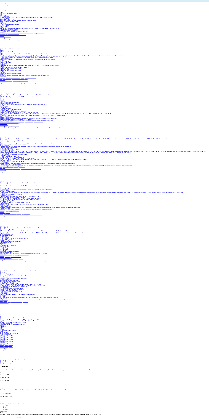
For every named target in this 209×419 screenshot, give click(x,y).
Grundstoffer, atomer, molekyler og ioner (7, 19)
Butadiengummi (3, 338)
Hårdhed (22, 43)
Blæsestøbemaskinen (4, 229)
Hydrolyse (9, 102)
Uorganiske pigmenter (18, 31)
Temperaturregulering (4, 166)
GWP (3, 322)
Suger (13, 196)
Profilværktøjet (3, 221)
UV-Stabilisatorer (29, 185)
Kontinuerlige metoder (4, 293)
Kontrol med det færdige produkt (19, 204)
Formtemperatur (38, 270)
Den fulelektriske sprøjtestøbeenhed (6, 115)
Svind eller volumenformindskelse (11, 172)
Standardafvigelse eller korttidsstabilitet (7, 154)
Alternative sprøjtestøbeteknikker (6, 186)
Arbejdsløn (27, 132)
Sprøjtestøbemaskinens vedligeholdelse (7, 144)
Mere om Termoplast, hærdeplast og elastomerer (12, 28)
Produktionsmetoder (23, 308)
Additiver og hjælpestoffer (12, 183)
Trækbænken (31, 219)
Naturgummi (9, 334)
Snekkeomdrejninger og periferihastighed (37, 204)
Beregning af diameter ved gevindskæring (7, 361)
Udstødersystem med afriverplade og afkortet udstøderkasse (56, 165)
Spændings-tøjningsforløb (8, 43)
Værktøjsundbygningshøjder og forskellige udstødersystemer (10, 164)
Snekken (61, 192)
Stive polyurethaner (3, 301)
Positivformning (9, 252)
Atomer (6, 20)
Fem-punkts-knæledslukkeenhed (96, 113)
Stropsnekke (20, 196)
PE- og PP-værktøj (8, 219)
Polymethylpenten (13, 51)
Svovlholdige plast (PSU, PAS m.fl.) (60, 56)
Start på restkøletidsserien (20, 152)
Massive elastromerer (4, 304)
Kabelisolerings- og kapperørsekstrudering (7, 226)
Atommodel (21, 20)
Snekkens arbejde (37, 198)
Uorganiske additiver (11, 33)
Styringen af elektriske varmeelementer (14, 257)
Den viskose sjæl (20, 172)
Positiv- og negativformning (5, 251)
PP (5, 180)
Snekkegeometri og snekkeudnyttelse (6, 117)
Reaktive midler (17, 33)
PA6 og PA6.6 (35, 180)
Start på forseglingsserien (171, 151)
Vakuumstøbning (10, 291)
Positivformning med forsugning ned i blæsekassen (38, 253)
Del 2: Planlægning (10, 148)
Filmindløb (26, 159)
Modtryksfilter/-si (3, 198)
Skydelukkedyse (9, 123)
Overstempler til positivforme (16, 281)
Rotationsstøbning (3, 286)
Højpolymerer (2, 22)
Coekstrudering (41, 189)
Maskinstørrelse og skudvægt (5, 132)
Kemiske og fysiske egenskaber (5, 46)
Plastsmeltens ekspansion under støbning (7, 175)
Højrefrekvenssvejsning (4, 353)
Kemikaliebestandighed (14, 47)
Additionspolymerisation (4, 24)
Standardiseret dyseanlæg (29, 122)
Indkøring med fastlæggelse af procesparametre (8, 147)
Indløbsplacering (76, 159)
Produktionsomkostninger (33, 132)
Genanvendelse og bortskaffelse (5, 97)
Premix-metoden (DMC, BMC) (18, 289)
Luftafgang (30, 268)
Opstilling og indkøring (4, 249)
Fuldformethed (10, 267)
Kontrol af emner (3, 282)
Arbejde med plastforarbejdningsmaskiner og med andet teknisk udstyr (31, 94)
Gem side (4, 7)
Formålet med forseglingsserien (161, 151)
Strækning (32, 198)
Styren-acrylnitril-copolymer (19, 53)
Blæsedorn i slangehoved (23, 238)
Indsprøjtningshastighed (58, 151)
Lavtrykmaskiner (17, 308)
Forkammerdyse (36, 122)
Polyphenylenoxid (42, 56)
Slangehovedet (22, 229)
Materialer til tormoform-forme (5, 272)
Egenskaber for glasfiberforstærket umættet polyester (9, 88)
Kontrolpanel (2, 193)
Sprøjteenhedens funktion (4, 116)
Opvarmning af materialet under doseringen (11, 120)
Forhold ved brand (38, 47)
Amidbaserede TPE (32, 59)
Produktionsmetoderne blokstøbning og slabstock (8, 310)
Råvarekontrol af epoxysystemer (18, 297)
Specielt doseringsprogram (42, 143)
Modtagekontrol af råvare (4, 319)
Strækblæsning (13, 245)
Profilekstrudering (3, 220)
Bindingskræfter (33, 20)
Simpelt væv (2, 81)
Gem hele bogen (5, 10)
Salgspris (39, 132)
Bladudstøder (58, 163)
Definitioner (12, 322)
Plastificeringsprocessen (33, 196)
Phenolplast (7, 69)
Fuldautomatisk (20, 140)
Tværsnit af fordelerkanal (83, 159)
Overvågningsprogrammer (28, 140)
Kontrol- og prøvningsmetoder (5, 318)
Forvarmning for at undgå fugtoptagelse (11, 214)
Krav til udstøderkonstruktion (24, 163)
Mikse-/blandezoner (134, 192)
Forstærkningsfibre (3, 76)
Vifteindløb (30, 159)
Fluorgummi (2, 344)
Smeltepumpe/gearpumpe (4, 211)
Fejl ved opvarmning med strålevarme (18, 285)
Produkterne (2, 188)
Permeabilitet (32, 47)
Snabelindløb (12, 159)
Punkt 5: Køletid (85, 138)
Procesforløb (21, 259)
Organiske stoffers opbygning (5, 21)
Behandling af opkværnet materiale (24, 214)
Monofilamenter (16, 189)
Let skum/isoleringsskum (18, 302)
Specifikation (2, 204)
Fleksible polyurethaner (4, 303)
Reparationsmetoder (3, 298)
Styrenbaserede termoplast (4, 52)
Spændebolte (10, 192)
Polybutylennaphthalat (35, 56)
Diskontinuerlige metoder (4, 287)
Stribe (1, 244)
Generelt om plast (5, 15)
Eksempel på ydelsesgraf (4, 205)
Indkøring (5, 250)
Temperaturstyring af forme (5, 276)
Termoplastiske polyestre (19, 56)
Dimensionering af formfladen (5, 278)
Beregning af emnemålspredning (101, 152)
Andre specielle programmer (52, 143)
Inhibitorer (11, 65)
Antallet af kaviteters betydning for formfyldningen (80, 151)
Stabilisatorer (58, 28)
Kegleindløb (17, 159)
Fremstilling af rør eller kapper (40, 223)
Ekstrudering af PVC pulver (20, 215)
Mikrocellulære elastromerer (13, 304)
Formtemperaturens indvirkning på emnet (15, 166)
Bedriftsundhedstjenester (25, 91)
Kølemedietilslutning (16, 169)
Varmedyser (59, 159)
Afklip (61, 230)
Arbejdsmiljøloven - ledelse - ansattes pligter (8, 91)
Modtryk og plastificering (27, 119)
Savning (4, 362)
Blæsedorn (66, 232)
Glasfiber (2, 77)
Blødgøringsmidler (8, 34)
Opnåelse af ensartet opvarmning (6, 258)
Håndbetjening (9, 140)
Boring (1, 360)
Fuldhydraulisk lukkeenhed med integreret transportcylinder (29, 113)
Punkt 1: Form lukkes (14, 138)
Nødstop (56, 146)
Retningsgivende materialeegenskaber (21, 179)
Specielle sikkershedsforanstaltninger (64, 146)
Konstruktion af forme (4, 271)
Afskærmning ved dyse (9, 146)
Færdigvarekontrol (55, 297)
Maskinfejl (2, 313)
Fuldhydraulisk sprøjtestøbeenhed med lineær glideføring (22, 115)
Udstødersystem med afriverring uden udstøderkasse (93, 165)
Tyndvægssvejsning (3, 352)
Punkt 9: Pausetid (164, 138)
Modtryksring (18, 230)
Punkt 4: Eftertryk (71, 138)
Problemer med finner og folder (39, 285)
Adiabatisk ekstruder (26, 202)
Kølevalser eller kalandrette (5, 223)
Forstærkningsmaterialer (14, 185)
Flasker (11, 210)
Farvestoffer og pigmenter (13, 30)
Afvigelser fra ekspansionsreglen (19, 176)
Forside (1, 403)
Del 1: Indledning (3, 148)
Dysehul (5, 122)
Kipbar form (2, 239)
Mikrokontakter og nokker (4, 112)
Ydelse (12, 200)
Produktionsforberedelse (4, 134)
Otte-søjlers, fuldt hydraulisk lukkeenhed (67, 113)
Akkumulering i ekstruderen (14, 238)
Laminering (28, 223)
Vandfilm (19, 219)
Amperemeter (2, 194)
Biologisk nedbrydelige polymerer (35, 104)
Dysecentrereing (10, 122)
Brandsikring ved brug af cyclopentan (31, 320)
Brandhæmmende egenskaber (26, 65)
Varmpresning (20, 288)
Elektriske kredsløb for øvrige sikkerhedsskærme (37, 146)
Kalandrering (32, 223)
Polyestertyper (2, 62)
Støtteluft (57, 230)
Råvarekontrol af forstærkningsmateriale (31, 297)
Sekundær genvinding (11, 99)
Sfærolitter (2, 28)
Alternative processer (7, 242)
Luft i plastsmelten (36, 118)
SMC (3, 328)
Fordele (1, 335)
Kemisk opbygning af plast (5, 18)
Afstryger (76, 232)
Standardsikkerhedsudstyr (4, 145)
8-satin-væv (26, 81)
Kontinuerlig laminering (9, 294)
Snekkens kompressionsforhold (101, 192)
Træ (1, 273)
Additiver (11, 323)
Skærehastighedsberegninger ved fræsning (7, 359)
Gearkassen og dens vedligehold (6, 191)
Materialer (2, 171)
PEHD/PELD (2, 180)
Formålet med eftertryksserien (110, 151)
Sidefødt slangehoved (4, 230)
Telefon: (23, 417)
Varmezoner (15, 192)
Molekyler (9, 20)
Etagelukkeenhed (57, 113)
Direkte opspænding (3, 126)
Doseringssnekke (25, 196)
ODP (1, 322)
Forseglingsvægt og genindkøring (182, 151)
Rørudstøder (53, 163)
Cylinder (13, 191)
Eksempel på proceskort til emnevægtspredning (56, 152)
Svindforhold (17, 149)
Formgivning (2, 172)
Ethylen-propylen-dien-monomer (6, 346)
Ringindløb (38, 159)
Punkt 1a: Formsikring (22, 138)
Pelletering (2, 189)
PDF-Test (2, 13)
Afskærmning (2, 146)
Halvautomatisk (15, 140)
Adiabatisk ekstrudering (48, 189)
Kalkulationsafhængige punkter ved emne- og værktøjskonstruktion (12, 157)
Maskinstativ (33, 112)
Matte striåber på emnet (31, 207)
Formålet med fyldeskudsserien (5, 151)
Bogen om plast (13, 13)
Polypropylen (7, 51)
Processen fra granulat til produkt (6, 195)
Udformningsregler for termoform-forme (7, 274)
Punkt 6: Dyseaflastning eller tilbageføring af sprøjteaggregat (135, 138)
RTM (17, 290)
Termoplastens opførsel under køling (6, 269)
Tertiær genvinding (3, 101)
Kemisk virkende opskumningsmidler (19, 35)
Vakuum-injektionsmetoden (17, 291)
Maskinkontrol (25, 319)
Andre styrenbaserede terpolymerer (43, 53)
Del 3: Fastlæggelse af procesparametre (7, 150)
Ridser (1, 207)
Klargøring (2, 202)
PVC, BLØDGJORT (27, 180)
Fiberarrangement (8, 79)
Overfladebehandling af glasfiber (18, 81)
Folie (10, 189)
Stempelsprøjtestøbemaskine (5, 109)
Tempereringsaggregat (48, 127)
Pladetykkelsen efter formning (9, 270)
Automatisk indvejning (31, 209)
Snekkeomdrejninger (49, 120)
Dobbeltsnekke (153, 192)
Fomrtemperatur (25, 268)
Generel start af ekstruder (8, 202)
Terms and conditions (4, 418)
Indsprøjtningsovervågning (12, 141)
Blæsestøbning (35, 189)
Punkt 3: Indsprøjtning (52, 138)
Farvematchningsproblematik (32, 182)
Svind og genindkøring (137, 151)
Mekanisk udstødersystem (4, 163)
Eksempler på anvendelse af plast (47, 17)
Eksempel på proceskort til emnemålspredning (115, 152)
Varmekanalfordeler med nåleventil (47, 159)
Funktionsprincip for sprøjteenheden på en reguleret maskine (20, 112)
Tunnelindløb (7, 159)
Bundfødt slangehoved (12, 230)
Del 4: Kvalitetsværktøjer (4, 153)
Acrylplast (2, 56)
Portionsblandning (3, 308)
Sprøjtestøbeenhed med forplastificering (58, 115)
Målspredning (16, 154)
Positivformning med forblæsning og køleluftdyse (20, 253)
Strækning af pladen (3, 267)
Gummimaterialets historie (4, 333)
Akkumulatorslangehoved (4, 238)
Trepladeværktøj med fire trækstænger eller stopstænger (111, 165)
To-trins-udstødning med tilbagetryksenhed (67, 163)
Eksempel (2, 100)
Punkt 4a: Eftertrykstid (78, 138)
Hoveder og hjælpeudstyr (4, 237)
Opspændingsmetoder (4, 125)
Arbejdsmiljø (2, 89)
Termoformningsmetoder (14, 251)
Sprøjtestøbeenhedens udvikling (15, 109)
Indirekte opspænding (11, 126)
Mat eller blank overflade (22, 207)
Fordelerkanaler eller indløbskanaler (67, 159)
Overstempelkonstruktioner (13, 280)
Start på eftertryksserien (119, 151)
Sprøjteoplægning (9, 288)
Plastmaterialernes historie (4, 16)
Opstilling (2, 250)
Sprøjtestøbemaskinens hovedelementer (19, 111)
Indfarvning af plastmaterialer (5, 181)
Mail (15, 417)
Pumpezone (13, 199)
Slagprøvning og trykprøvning (16, 241)
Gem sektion (5, 8)
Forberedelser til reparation (5, 314)
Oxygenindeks (7, 48)
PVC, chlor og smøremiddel (30, 215)
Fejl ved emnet (2, 283)
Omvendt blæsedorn (71, 232)
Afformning (5, 260)
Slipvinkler (7, 275)
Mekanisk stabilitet (28, 284)
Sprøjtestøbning (3, 107)
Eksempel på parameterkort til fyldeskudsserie (97, 151)
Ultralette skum (25, 302)
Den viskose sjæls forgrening (5, 177)
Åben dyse (2, 122)
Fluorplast (52, 56)
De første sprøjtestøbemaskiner (5, 108)
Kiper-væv (7, 81)
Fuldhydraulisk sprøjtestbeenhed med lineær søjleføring (42, 115)
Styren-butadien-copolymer (9, 53)
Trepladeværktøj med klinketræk (127, 165)
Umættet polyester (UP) (4, 61)
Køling (29, 198)
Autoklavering (5, 292)
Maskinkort (2, 135)
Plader (13, 189)
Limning (1, 354)
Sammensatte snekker (122, 192)
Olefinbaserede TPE (11, 59)
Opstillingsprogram (3, 140)
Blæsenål (2, 240)
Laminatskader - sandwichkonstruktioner (49, 299)
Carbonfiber (2, 82)
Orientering (44, 75)
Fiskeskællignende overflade (13, 207)
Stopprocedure (9, 235)
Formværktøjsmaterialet (4, 317)
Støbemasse (4, 273)
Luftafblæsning (3, 143)
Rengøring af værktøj (4, 209)
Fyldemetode (11, 317)
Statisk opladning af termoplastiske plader (12, 265)
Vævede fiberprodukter (8, 77)
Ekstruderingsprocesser (4, 216)
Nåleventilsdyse (3, 123)
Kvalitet (6, 204)
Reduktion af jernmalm (15, 102)
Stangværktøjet (23, 221)
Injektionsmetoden (3, 291)
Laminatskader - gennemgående (36, 299)
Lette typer (28, 304)
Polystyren (2, 53)
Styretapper (8, 232)
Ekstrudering (2, 187)
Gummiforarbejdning (4, 332)
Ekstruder (6, 188)
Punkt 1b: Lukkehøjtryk (30, 138)
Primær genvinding (3, 99)
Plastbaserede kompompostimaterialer (6, 86)
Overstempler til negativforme (5, 281)
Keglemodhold (22, 161)
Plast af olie (2, 105)
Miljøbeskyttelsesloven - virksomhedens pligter (8, 96)
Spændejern (17, 126)
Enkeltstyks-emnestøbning (4, 309)
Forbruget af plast (38, 17)
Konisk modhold (7, 161)
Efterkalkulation (44, 132)
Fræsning (2, 358)
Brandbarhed (2, 48)
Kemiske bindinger (26, 20)
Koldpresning (2, 290)
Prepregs (34, 83)
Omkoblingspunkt (42, 151)
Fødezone (2, 199)
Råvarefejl (6, 313)
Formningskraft (19, 268)
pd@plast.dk (19, 417)
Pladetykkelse (6, 268)
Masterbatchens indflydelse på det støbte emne (8, 182)
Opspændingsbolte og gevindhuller (6, 127)
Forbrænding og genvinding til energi (6, 103)
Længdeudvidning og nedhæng (16, 266)
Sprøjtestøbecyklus (3, 136)
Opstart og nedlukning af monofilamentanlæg (15, 225)
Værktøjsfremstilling (15, 156)
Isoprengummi (2, 340)
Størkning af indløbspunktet (20, 167)
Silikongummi (2, 342)
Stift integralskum (11, 302)
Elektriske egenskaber (4, 44)
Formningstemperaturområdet (27, 266)
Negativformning (3, 254)
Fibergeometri (2, 79)
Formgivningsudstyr (3, 316)
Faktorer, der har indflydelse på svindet (7, 264)
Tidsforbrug (23, 132)
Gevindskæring (5, 360)
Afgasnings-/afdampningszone (35, 192)
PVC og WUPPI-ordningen (5, 104)
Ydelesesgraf (46, 204)
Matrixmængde (14, 79)
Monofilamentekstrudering (5, 224)
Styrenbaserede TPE (3, 59)
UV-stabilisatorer (15, 29)
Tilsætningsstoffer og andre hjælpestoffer (49, 28)
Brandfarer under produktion (20, 320)
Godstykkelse (8, 241)
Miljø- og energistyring (27, 96)
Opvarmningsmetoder (4, 257)
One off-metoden (23, 294)
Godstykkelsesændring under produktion (73, 207)
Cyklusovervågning (3, 141)
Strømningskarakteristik (4, 215)
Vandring (39, 230)
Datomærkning (3, 170)
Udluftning (21, 317)
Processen (10, 188)
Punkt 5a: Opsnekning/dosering (93, 138)
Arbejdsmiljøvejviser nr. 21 (42, 91)
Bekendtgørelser (7, 322)
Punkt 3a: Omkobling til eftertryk (62, 138)
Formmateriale (2, 232)
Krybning (2, 43)
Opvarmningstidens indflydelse (5, 266)
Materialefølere (38, 209)
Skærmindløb (21, 159)
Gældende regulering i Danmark (20, 322)
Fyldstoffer (2, 36)
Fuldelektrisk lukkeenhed (107, 113)
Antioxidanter (9, 29)
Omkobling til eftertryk (127, 152)
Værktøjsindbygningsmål (13, 134)
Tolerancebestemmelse (23, 154)
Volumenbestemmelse (110, 192)
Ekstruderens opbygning (4, 190)
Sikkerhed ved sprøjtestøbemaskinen (20, 144)
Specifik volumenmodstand (5, 45)
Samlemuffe (46, 219)
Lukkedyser (41, 122)
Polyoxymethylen (11, 56)
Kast (3, 167)
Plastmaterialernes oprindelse (30, 17)
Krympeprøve (11, 211)
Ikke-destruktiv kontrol (4, 320)
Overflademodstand (13, 45)
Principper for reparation (4, 299)
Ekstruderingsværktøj (24, 198)
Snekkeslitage (42, 118)
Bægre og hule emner (6, 210)
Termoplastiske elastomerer (5, 58)
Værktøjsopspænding (4, 124)
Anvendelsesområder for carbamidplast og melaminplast (26, 75)
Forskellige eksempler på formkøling (6, 169)
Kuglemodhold (17, 161)
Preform (7, 246)
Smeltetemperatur (14, 151)
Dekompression (25, 120)
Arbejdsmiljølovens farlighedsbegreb (6, 94)
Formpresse (14, 330)
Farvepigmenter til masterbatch (22, 182)
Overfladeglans (7, 167)
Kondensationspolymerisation (14, 24)
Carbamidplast (2, 72)
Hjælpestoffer (2, 64)
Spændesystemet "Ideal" (29, 127)
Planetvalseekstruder (38, 215)
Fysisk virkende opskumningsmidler (6, 35)
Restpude (125, 151)
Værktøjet (2, 225)
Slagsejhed (26, 43)
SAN (10, 180)
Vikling (1, 292)
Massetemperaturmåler (16, 198)
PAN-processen (9, 83)
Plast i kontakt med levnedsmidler (24, 47)
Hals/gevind (38, 232)
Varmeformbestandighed (29, 152)
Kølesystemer (2, 168)
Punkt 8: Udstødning (157, 138)
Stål (22, 273)
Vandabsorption (7, 47)
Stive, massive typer (3, 302)
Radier (10, 275)
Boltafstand (23, 127)
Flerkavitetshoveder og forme (5, 245)
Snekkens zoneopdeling (85, 192)
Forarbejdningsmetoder (9, 55)
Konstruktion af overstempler (5, 279)
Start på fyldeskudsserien (67, 151)
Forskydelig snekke (175, 192)
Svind (1, 167)
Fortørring (16, 196)
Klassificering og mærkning (10, 93)
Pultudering (2, 294)
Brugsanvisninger (16, 94)
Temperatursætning (30, 199)
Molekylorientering (38, 28)
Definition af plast (17, 17)
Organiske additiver (3, 33)
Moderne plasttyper (10, 17)
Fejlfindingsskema (3, 236)
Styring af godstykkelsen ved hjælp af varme (19, 209)
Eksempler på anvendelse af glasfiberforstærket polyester (28, 88)
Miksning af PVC (12, 215)
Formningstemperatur (12, 268)
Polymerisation (3, 23)
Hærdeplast (2, 60)
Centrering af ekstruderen (72, 230)
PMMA (14, 180)
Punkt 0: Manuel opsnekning (5, 138)
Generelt (1, 315)
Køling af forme (8, 284)
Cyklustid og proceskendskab (9, 137)
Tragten (1, 196)
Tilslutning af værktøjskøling (39, 127)
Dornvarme (9, 200)
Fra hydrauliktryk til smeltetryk (40, 120)
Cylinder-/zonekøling (26, 192)
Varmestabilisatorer (3, 29)
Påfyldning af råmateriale (7, 196)
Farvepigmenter (16, 324)
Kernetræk (8, 143)
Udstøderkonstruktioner (4, 162)
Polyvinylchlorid (3, 54)
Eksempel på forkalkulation (5, 131)
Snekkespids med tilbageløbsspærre (51, 118)
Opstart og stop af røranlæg (53, 219)
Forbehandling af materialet (5, 213)
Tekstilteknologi (3, 80)
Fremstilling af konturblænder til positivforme (19, 278)
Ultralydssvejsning (19, 353)
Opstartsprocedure (3, 235)
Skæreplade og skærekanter (31, 232)
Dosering (2, 120)
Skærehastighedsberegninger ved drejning (7, 357)
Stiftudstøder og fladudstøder (46, 163)
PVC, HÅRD (21, 180)
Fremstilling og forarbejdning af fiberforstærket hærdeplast (17, 286)
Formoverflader (34, 284)
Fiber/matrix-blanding (21, 79)
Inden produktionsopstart (4, 133)
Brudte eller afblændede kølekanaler (27, 169)
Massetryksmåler (9, 198)
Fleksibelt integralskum (22, 304)
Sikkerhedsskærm (16, 229)
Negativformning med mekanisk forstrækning (21, 255)
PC (17, 180)
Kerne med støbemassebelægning (12, 273)
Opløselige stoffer (3, 31)
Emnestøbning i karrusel (14, 309)
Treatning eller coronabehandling (6, 156)
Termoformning (3, 247)
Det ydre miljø (2, 95)
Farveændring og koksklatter (40, 207)
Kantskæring (48, 223)
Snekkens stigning (92, 192)
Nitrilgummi (2, 336)
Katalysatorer (2, 323)
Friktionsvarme (22, 197)
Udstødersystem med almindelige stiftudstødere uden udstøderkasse (34, 165)
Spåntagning (2, 355)
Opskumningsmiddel (4, 183)
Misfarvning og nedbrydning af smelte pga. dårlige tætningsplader (11, 119)
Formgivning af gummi (14, 333)
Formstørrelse (2, 275)
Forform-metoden (3, 289)
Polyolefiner (2, 50)
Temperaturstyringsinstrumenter (10, 194)
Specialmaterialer (26, 273)
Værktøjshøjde (7, 135)
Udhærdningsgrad (3, 63)
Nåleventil (54, 159)
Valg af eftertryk (130, 151)
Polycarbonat (48, 56)
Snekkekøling (181, 192)
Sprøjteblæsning (3, 246)
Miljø (1, 321)
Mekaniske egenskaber (4, 42)
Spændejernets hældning (17, 127)
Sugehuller (23, 275)
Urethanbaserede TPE (18, 59)
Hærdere (17, 67)
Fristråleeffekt (2, 159)
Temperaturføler (19, 194)
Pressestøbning (15, 288)
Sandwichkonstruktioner (30, 294)
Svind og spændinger (25, 219)
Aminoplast (2, 71)
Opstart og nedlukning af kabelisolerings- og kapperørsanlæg (29, 227)
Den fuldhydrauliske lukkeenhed (6, 113)
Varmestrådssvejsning (12, 353)
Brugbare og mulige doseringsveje (27, 118)
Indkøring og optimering (4, 203)
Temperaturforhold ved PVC (15, 197)
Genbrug (1, 98)
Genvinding (6, 98)
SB (8, 180)
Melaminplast (2, 74)
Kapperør (14, 210)
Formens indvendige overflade (15, 232)
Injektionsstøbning (3, 334)
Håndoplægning (3, 288)
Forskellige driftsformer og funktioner (6, 139)
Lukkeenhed (37, 112)
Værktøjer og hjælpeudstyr (5, 155)
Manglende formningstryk (29, 285)
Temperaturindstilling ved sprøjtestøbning (7, 179)
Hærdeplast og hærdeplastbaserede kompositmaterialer (19, 104)
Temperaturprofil (37, 199)
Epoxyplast (2, 66)
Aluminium (20, 273)
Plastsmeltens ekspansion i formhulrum (21, 175)
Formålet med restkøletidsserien (10, 152)
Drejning (1, 356)
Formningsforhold (3, 252)
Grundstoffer (2, 20)
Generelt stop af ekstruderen (18, 202)
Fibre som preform (28, 78)
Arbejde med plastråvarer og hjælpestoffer (7, 92)
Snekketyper (116, 192)
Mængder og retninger (7, 78)
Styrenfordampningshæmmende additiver (52, 65)
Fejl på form (15, 283)
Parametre (47, 75)
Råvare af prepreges (41, 297)
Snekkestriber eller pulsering (60, 207)
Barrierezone (128, 192)
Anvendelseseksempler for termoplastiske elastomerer (45, 59)
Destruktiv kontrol (11, 320)
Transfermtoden (8, 330)
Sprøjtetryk (26, 151)
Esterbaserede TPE (26, 59)
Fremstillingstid (12, 167)
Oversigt (26, 79)
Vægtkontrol (35, 230)
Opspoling (6, 225)
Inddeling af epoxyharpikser (24, 67)
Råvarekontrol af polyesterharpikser (6, 297)
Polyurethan (2, 69)
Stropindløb (34, 159)
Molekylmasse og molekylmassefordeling (28, 28)
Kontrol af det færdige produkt (33, 319)
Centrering (10, 209)
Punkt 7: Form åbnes (149, 138)
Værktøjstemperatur (21, 151)
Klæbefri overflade (35, 65)
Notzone (42, 192)
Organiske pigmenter (10, 31)
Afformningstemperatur (26, 270)
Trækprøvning (16, 211)
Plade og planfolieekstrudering (5, 222)
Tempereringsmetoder (4, 277)
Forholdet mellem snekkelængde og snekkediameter (72, 192)
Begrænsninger (5, 335)
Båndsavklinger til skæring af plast (6, 363)
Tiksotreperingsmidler (17, 65)
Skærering (80, 232)
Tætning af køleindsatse (37, 169)
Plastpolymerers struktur (4, 25)
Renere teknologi (20, 96)
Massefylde (2, 47)
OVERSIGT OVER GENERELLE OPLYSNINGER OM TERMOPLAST (51, 180)
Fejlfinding (2, 137)
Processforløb (2, 305)
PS (7, 180)
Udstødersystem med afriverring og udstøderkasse (75, 165)
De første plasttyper (3, 17)
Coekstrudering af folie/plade (21, 223)
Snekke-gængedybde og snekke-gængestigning (8, 118)
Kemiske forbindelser (15, 20)
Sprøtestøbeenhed (3, 114)
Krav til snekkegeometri (142, 192)
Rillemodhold (12, 161)
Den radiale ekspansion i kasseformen (6, 176)
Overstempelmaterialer (4, 280)
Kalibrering (16, 219)
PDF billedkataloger (7, 13)
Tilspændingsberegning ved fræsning (21, 359)
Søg (1, 15)
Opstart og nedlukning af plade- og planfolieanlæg (59, 223)
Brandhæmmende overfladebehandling (27, 33)
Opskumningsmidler (15, 34)
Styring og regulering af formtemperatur (18, 284)
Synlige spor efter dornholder (50, 207)
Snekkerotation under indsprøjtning (27, 143)
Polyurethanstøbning (4, 300)
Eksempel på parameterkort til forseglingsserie (196, 151)
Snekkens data (158, 192)
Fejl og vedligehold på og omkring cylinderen (51, 192)
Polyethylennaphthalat (27, 56)
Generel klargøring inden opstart (6, 201)
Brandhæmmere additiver (4, 324)
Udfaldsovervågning (20, 141)
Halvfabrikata (33, 78)
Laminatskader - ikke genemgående (25, 299)
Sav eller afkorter (37, 219)
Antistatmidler (2, 34)
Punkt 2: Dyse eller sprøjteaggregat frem (41, 138)
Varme (38, 196)
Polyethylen (2, 51)
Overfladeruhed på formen (16, 275)
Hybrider (42, 83)
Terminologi (23, 17)
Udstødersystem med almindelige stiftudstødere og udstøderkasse (11, 165)
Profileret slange (30, 230)
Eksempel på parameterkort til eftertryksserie (148, 151)
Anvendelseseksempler (17, 55)
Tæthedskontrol (92, 232)
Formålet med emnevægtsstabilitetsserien (41, 152)
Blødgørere (2, 185)
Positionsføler (53, 230)
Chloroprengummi (3, 348)
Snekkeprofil (19, 118)
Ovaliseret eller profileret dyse (46, 230)
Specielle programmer (4, 142)
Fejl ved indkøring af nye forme (5, 285)
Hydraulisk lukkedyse (15, 123)
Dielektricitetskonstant (29, 45)
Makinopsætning (3, 312)
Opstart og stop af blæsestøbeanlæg (6, 234)
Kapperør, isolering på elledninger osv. (26, 189)
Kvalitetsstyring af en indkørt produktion (7, 149)
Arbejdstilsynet (18, 91)
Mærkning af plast (44, 104)
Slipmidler (24, 185)
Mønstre (1, 78)
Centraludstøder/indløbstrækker (5, 160)
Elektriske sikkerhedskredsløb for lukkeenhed (21, 146)
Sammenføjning (3, 349)
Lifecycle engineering (4, 106)
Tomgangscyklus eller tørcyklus (15, 143)
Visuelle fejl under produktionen (5, 206)
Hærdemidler (2, 65)
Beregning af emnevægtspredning (70, 152)
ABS (12, 180)
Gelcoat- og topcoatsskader (13, 299)
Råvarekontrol (10, 204)
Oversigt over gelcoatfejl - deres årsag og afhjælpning (65, 299)
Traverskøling (20, 192)
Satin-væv (10, 81)
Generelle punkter (11, 311)
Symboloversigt (10, 229)
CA (16, 180)
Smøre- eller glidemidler (4, 30)
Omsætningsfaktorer (31, 120)
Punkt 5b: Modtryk (102, 138)
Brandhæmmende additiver (15, 48)
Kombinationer (39, 75)
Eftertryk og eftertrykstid (50, 151)
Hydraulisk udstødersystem (14, 163)
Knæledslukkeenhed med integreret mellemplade (82, 113)
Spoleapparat (42, 219)
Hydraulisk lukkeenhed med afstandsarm (47, 113)
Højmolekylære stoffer (15, 21)
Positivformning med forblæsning (6, 253)
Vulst (13, 219)
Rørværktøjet (2, 219)
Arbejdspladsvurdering (34, 91)
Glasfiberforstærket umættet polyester (6, 87)
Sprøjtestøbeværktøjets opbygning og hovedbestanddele (10, 158)
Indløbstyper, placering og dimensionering (27, 158)
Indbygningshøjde (48, 232)
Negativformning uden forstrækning (6, 255)
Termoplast (2, 49)
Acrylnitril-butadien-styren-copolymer (30, 53)
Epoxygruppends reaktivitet (11, 67)
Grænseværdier (3, 93)
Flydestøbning (35, 143)
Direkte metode (3, 330)
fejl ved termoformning (10, 282)
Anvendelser (11, 335)
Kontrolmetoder (3, 295)
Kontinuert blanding (10, 308)
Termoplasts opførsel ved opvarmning (25, 265)
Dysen (22, 230)
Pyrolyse (1, 102)
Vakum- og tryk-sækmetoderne (10, 290)
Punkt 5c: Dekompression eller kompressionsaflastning (115, 138)
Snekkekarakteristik (3, 200)
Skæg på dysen (5, 207)
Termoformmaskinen (4, 248)
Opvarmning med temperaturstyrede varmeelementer (9, 259)
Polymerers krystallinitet (4, 26)
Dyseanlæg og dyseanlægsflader (18, 122)
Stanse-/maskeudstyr (85, 232)
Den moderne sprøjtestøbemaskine (6, 111)
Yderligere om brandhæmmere (39, 33)
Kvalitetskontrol (6, 240)
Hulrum (26, 275)
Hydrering (5, 102)
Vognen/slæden (64, 230)
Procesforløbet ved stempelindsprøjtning (7, 110)
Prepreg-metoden (10, 289)
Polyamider (6, 56)
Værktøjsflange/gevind (4, 192)
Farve (39, 65)
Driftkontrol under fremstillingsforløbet (16, 319)
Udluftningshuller (23, 232)
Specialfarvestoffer (25, 31)
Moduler (1, 14)
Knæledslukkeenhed (15, 113)
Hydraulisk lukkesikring (50, 146)
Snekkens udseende (23, 199)
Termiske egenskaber (4, 38)
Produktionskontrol (48, 297)
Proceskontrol (27, 204)
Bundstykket (43, 232)
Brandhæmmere (3, 32)
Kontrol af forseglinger (4, 311)
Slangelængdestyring (8, 239)
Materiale (2, 270)
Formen (1, 231)
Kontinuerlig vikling (16, 294)
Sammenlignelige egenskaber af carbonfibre (25, 83)
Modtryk (20, 120)
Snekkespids (149, 192)
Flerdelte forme (61, 232)
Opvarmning (2, 256)
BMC (1, 328)
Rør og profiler (6, 189)
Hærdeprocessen (8, 62)
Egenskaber (2, 55)
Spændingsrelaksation (17, 43)
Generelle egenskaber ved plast (5, 37)
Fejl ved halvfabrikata (9, 283)
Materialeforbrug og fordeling (16, 132)
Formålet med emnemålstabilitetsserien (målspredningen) (86, 152)
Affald (32, 96)
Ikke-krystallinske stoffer (4, 27)
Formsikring (54, 232)
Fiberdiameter (38, 83)
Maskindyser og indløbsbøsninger (6, 121)
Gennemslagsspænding (21, 45)
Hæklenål (2, 161)
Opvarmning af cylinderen (4, 197)
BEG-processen (15, 83)
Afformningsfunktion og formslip (35, 163)
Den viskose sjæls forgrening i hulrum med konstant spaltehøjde (11, 178)
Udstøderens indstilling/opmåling (57, 127)
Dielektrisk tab (35, 45)
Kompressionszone (7, 199)
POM (32, 180)
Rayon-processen (3, 83)
